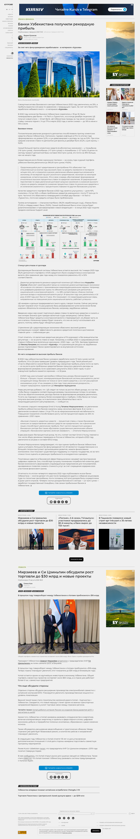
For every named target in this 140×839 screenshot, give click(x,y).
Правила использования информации (110, 822)
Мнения (10, 26)
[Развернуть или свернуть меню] (12, 38)
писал (42, 749)
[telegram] (68, 818)
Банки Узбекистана (24, 43)
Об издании (64, 822)
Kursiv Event (9, 32)
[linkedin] (73, 818)
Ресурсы (10, 23)
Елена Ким (28, 583)
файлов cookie (67, 833)
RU (7, 9)
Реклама (10, 45)
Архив (63, 825)
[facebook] (59, 818)
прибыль (34, 43)
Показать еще (76, 559)
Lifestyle (10, 30)
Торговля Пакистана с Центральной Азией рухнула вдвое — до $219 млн (51, 796)
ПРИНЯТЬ (95, 831)
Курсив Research (8, 28)
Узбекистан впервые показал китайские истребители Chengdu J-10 (49, 790)
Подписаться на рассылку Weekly (70, 811)
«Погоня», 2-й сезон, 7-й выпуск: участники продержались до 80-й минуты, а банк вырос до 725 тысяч (76, 522)
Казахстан (10, 56)
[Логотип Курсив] (8, 4)
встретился (62, 661)
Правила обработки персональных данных (112, 825)
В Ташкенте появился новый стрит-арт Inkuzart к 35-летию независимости (115, 520)
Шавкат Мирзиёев (38, 591)
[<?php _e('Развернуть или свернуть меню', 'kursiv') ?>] (12, 53)
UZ (9, 9)
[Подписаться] (93, 814)
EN (12, 9)
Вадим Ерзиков (30, 35)
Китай (20, 591)
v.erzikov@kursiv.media (30, 39)
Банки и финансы (7, 21)
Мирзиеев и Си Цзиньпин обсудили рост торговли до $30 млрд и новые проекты (35, 520)
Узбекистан (9, 58)
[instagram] (64, 818)
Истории (10, 16)
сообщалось (29, 756)
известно (27, 758)
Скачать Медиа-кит (105, 828)
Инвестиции (9, 19)
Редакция (10, 43)
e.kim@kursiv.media (29, 587)
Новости (10, 14)
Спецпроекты (9, 47)
